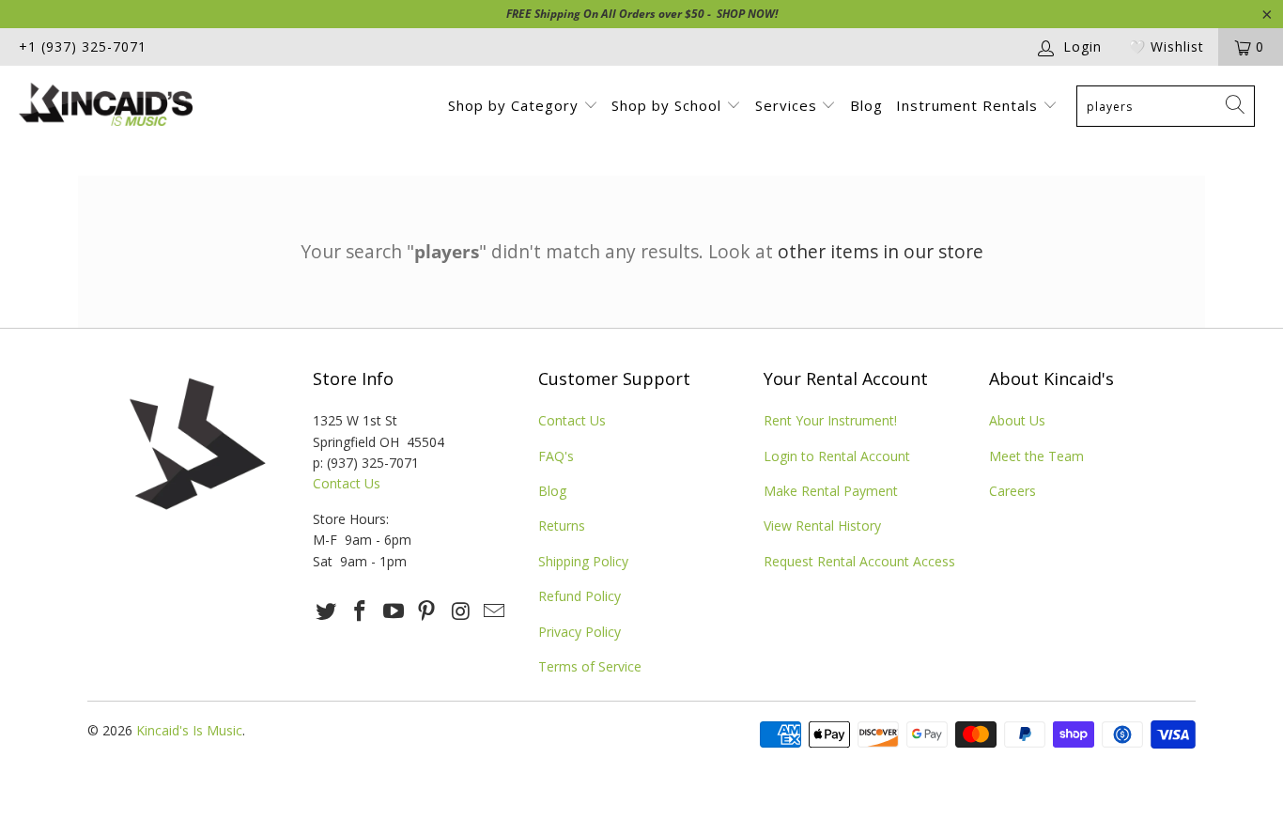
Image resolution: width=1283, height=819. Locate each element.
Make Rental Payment (831, 491)
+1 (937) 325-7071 (83, 46)
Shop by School (668, 105)
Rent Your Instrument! (830, 420)
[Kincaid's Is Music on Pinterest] (427, 611)
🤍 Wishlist (1166, 46)
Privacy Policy (579, 632)
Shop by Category (515, 105)
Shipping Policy (583, 561)
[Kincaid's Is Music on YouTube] (393, 611)
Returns (561, 525)
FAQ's (556, 456)
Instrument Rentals (969, 105)
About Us (1017, 420)
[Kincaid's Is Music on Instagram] (461, 611)
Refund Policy (579, 596)
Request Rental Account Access (859, 561)
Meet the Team (1036, 456)
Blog (866, 105)
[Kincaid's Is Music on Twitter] (327, 611)
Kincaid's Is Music (189, 730)
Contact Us (346, 483)
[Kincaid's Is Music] (112, 107)
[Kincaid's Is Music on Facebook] (361, 611)
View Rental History (822, 525)
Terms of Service (590, 666)
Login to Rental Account (837, 456)
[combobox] (1165, 106)
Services (788, 105)
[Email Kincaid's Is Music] (494, 611)
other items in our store (880, 251)
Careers (1012, 491)
